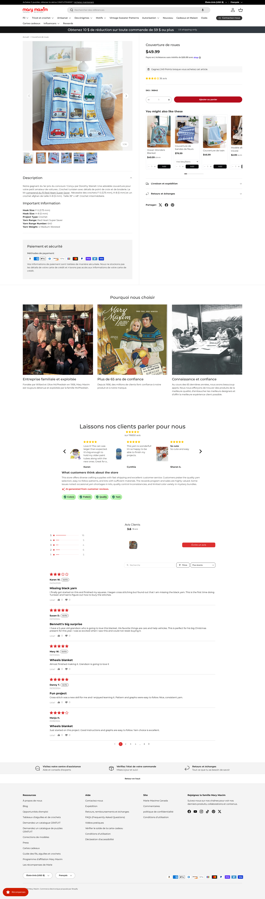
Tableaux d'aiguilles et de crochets (42, 817)
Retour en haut (132, 778)
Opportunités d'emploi (35, 811)
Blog (25, 806)
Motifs (99, 18)
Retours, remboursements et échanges (107, 811)
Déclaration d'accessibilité (99, 839)
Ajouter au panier (208, 99)
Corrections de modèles (36, 837)
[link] (159, 131)
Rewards (68, 23)
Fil (24, 18)
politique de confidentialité (158, 811)
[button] (202, 10)
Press (26, 842)
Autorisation (149, 18)
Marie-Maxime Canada (155, 800)
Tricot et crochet (41, 18)
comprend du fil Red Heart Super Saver (48, 192)
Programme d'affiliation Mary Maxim (43, 859)
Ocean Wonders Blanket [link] (156, 151)
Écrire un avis (198, 545)
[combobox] (138, 10)
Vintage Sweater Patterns (124, 18)
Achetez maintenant (84, 2)
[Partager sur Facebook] (166, 205)
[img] (132, 432)
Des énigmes (82, 18)
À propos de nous (32, 800)
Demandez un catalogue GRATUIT (41, 822)
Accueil (26, 37)
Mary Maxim (34, 889)
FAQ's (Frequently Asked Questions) (105, 817)
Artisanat (62, 18)
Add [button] (164, 166)
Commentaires (151, 806)
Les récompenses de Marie (37, 864)
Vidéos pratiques (94, 822)
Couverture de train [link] (214, 150)
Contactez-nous (94, 800)
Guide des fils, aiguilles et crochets (42, 853)
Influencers (50, 23)
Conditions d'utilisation (98, 834)
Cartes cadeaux (31, 23)
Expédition (91, 806)
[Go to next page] (149, 744)
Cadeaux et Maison (187, 18)
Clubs (204, 18)
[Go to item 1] (133, 545)
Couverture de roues (40, 37)
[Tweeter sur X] (160, 205)
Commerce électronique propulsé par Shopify (59, 889)
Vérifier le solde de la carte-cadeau (104, 828)
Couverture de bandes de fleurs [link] (184, 147)
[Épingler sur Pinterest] (172, 205)
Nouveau (168, 18)
